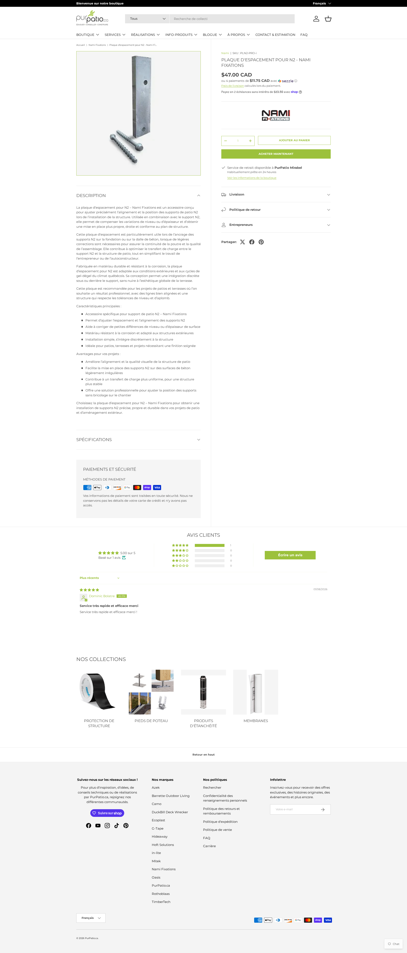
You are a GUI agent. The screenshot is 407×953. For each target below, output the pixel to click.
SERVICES (113, 35)
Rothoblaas (161, 894)
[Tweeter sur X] (242, 242)
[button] (328, 18)
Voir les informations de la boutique (251, 177)
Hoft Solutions (163, 845)
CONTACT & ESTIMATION (275, 35)
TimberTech (161, 902)
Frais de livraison (232, 85)
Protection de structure (99, 723)
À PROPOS (236, 35)
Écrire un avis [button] (290, 555)
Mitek (156, 861)
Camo (156, 804)
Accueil (80, 45)
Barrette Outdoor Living (171, 796)
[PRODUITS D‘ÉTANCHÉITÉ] (203, 692)
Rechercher (212, 788)
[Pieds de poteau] (151, 692)
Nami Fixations (97, 45)
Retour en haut (203, 754)
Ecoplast (158, 820)
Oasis (156, 877)
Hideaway (159, 837)
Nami (225, 53)
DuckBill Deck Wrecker (170, 812)
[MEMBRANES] (255, 692)
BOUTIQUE (85, 35)
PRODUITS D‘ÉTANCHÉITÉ (203, 723)
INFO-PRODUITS (178, 35)
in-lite (156, 853)
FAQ (304, 35)
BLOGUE (210, 35)
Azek (156, 788)
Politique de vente (217, 830)
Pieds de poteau (151, 720)
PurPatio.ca (161, 886)
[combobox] (210, 18)
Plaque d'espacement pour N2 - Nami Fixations (133, 45)
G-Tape (157, 828)
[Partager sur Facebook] (251, 242)
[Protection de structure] (99, 692)
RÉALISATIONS (143, 35)
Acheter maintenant (276, 153)
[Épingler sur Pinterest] (261, 242)
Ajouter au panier (294, 140)
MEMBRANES (256, 720)
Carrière (209, 846)
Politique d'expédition (220, 822)
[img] (89, 590)
